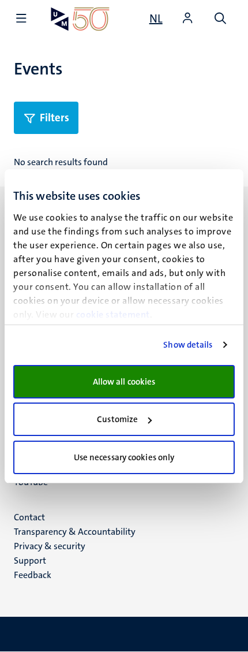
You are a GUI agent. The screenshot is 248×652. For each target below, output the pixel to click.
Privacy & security (49, 546)
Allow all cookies (124, 382)
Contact (29, 517)
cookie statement (113, 314)
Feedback (32, 575)
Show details (187, 345)
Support (30, 560)
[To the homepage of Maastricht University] (80, 18)
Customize (117, 419)
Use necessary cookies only (124, 457)
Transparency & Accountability (75, 532)
